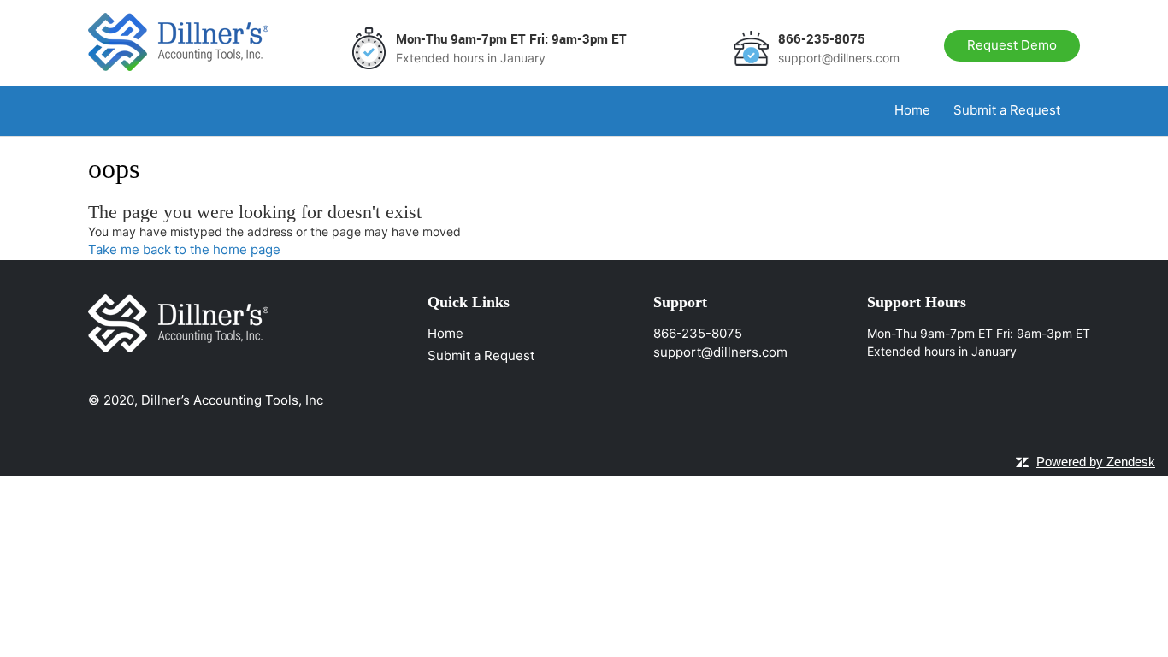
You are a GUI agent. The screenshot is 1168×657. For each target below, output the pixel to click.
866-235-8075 (697, 333)
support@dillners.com (720, 352)
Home (912, 110)
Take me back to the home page (184, 249)
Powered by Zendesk (1095, 461)
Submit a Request (1006, 110)
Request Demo (1012, 45)
